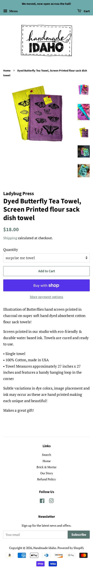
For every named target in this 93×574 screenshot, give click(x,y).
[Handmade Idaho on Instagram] (51, 501)
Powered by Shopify (71, 548)
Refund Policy (46, 479)
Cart (86, 11)
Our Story (46, 473)
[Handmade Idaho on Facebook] (42, 501)
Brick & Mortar (46, 467)
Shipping (10, 238)
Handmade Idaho (44, 548)
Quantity (10, 249)
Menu (13, 11)
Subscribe (78, 534)
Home (7, 71)
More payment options (46, 297)
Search (46, 455)
